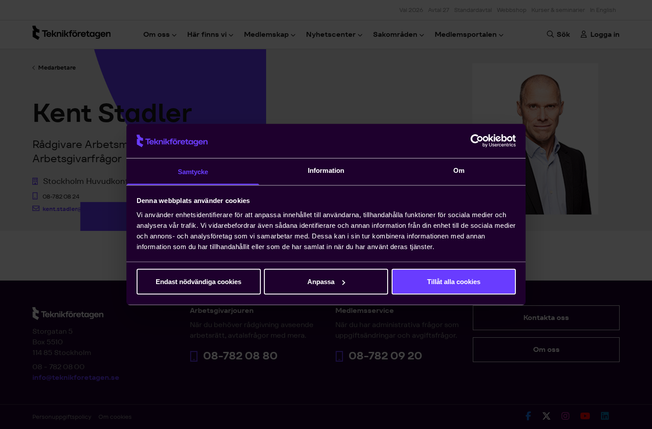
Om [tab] (458, 170)
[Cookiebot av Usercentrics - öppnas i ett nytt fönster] (477, 141)
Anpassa (320, 281)
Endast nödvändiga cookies (198, 281)
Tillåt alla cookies (453, 281)
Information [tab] (326, 170)
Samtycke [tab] (193, 171)
